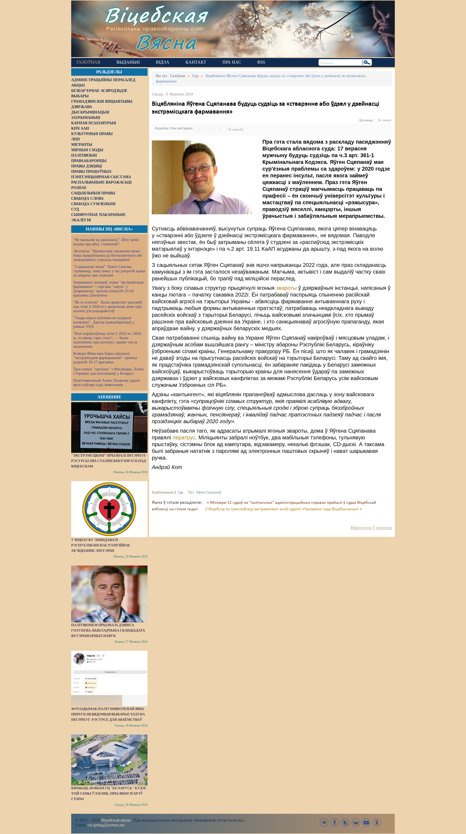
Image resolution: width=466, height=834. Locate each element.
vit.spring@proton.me (106, 825)
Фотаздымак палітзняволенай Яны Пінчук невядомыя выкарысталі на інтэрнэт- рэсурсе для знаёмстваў (108, 714)
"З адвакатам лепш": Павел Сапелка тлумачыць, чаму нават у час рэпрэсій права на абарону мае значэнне (109, 271)
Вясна (166, 41)
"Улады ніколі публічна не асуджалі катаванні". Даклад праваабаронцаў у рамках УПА (103, 322)
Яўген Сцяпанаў (208, 493)
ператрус (184, 437)
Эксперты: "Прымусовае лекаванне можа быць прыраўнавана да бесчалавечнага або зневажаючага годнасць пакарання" (107, 255)
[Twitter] (345, 822)
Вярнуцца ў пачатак (371, 527)
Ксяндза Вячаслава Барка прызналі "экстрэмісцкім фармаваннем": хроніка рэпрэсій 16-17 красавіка (105, 357)
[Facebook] (334, 822)
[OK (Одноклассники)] (376, 822)
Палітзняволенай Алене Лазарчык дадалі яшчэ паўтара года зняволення (106, 382)
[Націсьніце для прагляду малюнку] (206, 177)
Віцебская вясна (116, 820)
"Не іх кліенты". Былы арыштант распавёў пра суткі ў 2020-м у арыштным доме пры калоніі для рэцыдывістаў (107, 306)
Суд (180, 493)
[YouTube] (366, 822)
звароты (287, 288)
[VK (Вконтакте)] (355, 822)
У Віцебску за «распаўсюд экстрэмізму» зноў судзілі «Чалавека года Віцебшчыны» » (283, 509)
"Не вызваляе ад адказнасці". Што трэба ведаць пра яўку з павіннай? (106, 242)
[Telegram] (324, 822)
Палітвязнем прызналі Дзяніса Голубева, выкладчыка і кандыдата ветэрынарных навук (108, 630)
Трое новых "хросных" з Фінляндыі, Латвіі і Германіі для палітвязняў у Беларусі (108, 371)
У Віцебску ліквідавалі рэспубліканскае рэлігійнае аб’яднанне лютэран (100, 545)
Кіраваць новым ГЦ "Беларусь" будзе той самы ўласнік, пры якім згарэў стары (108, 793)
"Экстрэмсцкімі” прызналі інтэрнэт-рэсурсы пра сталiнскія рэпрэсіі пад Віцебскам (109, 460)
